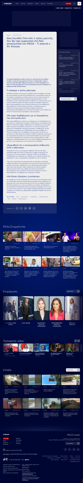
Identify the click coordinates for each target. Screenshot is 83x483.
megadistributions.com (75, 461)
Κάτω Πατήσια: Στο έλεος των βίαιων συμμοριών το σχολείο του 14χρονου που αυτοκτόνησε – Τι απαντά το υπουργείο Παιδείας (12, 274)
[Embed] (34, 208)
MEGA (18, 196)
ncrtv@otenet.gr (25, 479)
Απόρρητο (82, 480)
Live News (26, 323)
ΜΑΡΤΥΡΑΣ (14, 198)
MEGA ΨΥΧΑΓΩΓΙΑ (24, 196)
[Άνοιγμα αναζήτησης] (74, 3)
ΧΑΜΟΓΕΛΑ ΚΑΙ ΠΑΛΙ (22, 198)
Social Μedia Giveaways (74, 459)
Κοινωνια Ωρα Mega (10, 323)
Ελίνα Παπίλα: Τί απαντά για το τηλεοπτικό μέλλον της (51, 247)
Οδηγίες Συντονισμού (75, 457)
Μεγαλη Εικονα (72, 323)
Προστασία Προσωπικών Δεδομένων (50, 456)
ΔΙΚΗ (9, 198)
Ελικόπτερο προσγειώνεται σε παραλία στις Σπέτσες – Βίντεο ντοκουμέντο (31, 414)
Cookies (71, 456)
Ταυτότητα (77, 456)
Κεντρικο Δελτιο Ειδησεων (41, 324)
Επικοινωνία (65, 457)
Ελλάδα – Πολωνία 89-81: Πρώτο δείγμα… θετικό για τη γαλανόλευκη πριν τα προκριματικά (67, 74)
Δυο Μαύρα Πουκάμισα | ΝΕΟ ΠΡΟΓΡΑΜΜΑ (56, 354)
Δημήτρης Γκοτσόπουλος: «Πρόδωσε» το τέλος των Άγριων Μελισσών (12, 248)
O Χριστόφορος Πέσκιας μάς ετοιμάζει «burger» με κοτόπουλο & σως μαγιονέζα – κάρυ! (31, 248)
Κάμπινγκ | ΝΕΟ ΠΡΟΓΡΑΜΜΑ (69, 354)
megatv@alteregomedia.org (27, 474)
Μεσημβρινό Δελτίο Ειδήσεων (8, 354)
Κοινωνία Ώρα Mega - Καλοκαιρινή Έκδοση (40, 354)
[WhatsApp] (25, 208)
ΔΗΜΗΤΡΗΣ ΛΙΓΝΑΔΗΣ (44, 196)
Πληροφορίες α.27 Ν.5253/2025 (54, 457)
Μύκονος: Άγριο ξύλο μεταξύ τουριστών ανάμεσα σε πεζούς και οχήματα (12, 414)
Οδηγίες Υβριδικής (55, 459)
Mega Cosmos (64, 459)
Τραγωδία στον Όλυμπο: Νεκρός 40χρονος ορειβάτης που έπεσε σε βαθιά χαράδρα (70, 414)
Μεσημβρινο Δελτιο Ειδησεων (57, 324)
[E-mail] (30, 208)
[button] (79, 3)
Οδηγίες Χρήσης (63, 456)
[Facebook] (17, 208)
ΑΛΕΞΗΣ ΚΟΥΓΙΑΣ (34, 196)
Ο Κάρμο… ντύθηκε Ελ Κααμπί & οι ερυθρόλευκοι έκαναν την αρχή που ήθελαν (67, 83)
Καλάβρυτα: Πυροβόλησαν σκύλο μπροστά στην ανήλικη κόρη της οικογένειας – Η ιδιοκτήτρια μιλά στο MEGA (51, 415)
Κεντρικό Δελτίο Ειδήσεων (26, 353)
